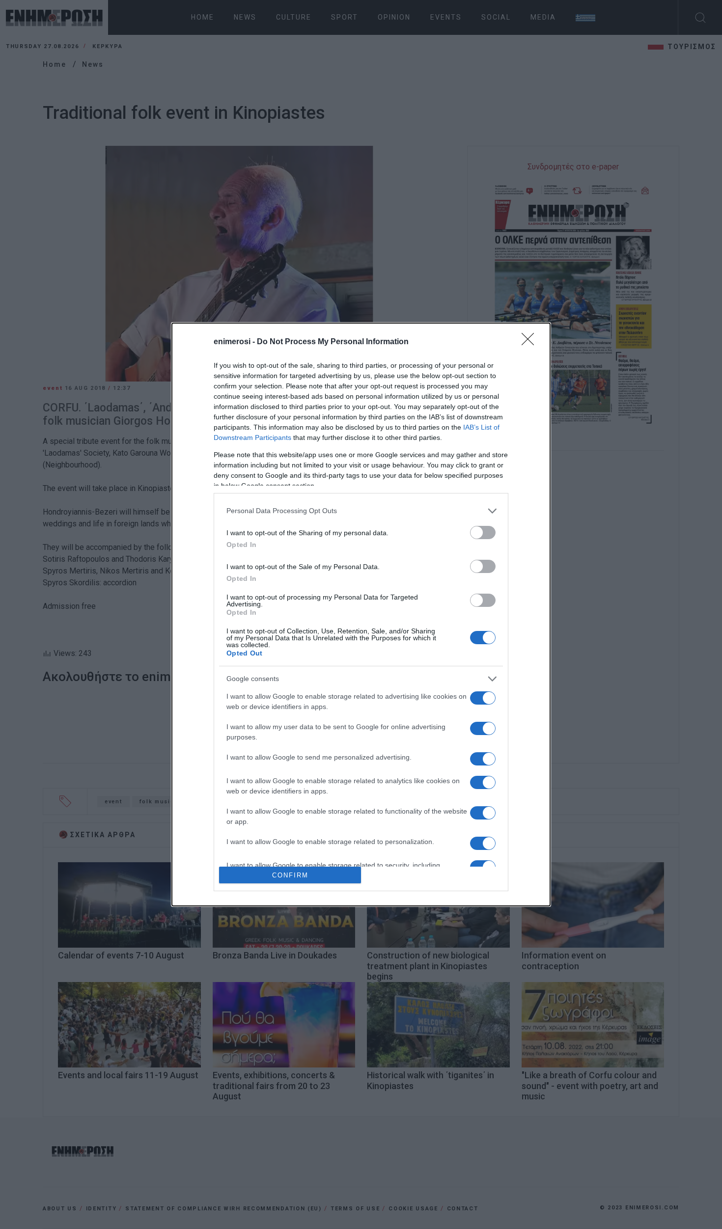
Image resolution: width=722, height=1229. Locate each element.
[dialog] (361, 614)
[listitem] (361, 511)
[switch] (483, 532)
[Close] (531, 342)
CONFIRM (290, 875)
